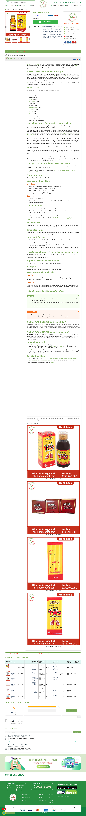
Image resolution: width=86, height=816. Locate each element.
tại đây (52, 362)
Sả (27, 83)
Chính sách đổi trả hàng (27, 795)
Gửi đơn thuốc (41, 795)
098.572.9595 (58, 2)
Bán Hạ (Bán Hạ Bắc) (51, 29)
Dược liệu (73, 5)
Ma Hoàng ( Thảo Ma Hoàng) (49, 32)
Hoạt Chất (68, 5)
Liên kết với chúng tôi (11, 783)
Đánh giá (22, 51)
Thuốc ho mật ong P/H (34, 345)
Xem (51, 15)
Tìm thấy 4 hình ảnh (33, 423)
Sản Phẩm (54, 5)
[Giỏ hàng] (80, 2)
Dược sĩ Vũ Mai (11, 58)
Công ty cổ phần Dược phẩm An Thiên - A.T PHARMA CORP (35, 685)
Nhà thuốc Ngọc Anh (47, 812)
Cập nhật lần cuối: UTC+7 (17, 54)
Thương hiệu (51, 800)
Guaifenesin (55, 677)
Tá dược (79, 5)
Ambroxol (55, 672)
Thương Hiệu (62, 5)
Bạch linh (31, 109)
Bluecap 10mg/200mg (13, 691)
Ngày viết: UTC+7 (15, 55)
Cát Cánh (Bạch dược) (56, 31)
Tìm (79, 717)
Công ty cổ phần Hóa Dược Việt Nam (35, 673)
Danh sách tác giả (42, 800)
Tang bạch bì (32, 101)
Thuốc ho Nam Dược (34, 350)
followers (11, 787)
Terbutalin (55, 679)
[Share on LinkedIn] (79, 59)
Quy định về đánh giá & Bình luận (29, 799)
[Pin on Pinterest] (77, 59)
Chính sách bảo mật (26, 794)
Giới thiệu (13, 5)
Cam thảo (31, 113)
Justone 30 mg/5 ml (13, 697)
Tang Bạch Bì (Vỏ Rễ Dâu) (52, 34)
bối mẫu (53, 346)
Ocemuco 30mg (13, 674)
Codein (54, 689)
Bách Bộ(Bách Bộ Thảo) (55, 670)
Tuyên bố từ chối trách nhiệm (44, 653)
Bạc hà (68, 75)
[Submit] (7, 2)
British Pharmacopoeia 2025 (63, 796)
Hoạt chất (51, 802)
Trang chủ (8, 5)
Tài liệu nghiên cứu (52, 796)
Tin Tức (26, 5)
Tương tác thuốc (35, 230)
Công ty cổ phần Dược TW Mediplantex (35, 691)
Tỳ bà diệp (31, 95)
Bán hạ (30, 99)
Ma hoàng (31, 111)
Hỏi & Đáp (15, 51)
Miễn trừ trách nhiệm (26, 797)
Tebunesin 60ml (13, 679)
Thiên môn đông (33, 107)
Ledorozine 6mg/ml (13, 685)
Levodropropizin (56, 682)
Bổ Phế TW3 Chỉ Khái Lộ (33, 64)
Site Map (24, 800)
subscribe (21, 785)
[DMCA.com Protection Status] (71, 792)
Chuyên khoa (41, 799)
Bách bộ (54, 75)
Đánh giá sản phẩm (71, 710)
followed (21, 787)
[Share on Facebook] (74, 59)
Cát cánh (64, 75)
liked (10, 785)
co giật (51, 213)
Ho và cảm (27, 9)
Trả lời (9, 741)
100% (59, 706)
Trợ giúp (32, 5)
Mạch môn (59, 346)
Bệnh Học (19, 5)
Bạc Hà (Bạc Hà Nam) (48, 26)
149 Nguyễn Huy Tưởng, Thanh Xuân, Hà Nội (70, 2)
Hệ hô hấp (21, 9)
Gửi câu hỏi (77, 732)
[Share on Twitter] (75, 59)
